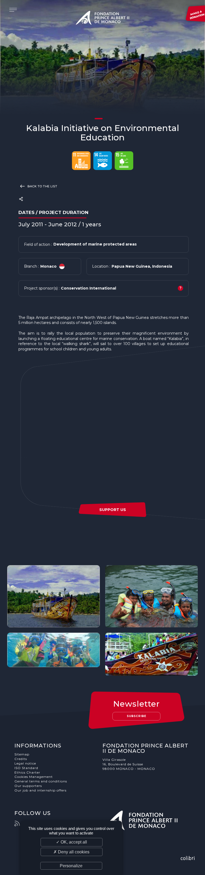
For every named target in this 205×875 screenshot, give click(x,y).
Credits (20, 759)
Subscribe (136, 716)
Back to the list (42, 186)
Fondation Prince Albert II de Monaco (102, 19)
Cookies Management (33, 777)
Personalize (71, 866)
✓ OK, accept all (71, 842)
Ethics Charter (27, 772)
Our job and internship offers (40, 790)
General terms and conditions (40, 781)
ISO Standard (26, 768)
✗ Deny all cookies (71, 852)
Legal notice (25, 763)
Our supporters (28, 786)
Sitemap (21, 754)
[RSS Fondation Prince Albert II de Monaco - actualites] (19, 823)
